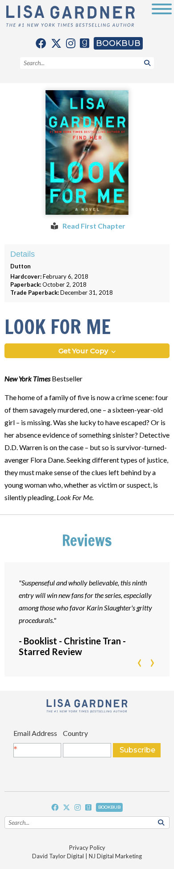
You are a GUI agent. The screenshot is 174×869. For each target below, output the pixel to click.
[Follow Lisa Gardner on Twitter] (56, 43)
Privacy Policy (87, 847)
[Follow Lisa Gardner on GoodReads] (84, 43)
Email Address (35, 735)
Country (75, 733)
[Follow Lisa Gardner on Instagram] (70, 43)
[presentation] (139, 663)
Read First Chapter (93, 225)
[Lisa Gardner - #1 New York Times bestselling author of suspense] (70, 17)
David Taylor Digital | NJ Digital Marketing (87, 856)
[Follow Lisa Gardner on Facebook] (41, 43)
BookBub (118, 43)
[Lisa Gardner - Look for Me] (87, 152)
